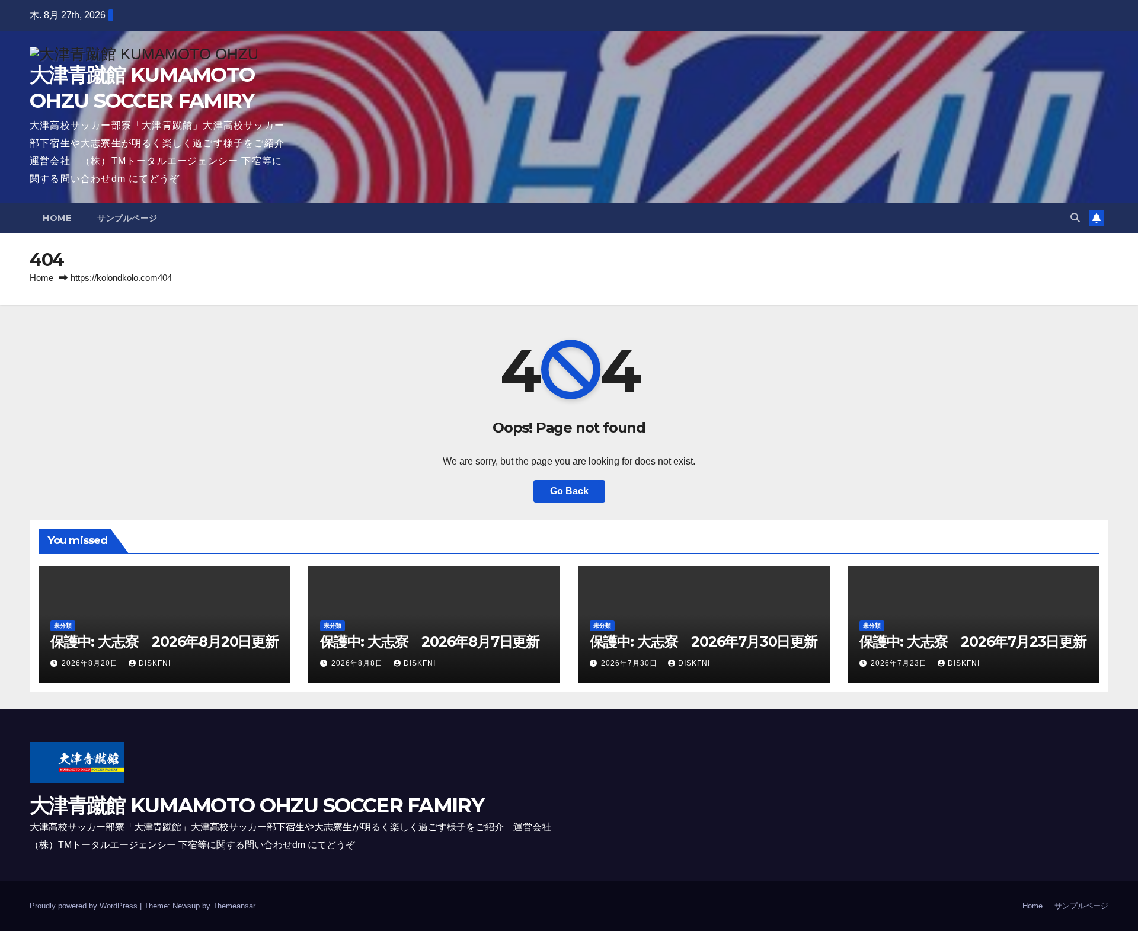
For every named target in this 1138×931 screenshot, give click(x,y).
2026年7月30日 (630, 663)
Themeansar (234, 905)
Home (57, 218)
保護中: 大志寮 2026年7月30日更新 (703, 641)
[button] (1075, 218)
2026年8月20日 (91, 663)
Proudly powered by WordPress (85, 905)
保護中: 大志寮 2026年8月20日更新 (164, 641)
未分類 (63, 625)
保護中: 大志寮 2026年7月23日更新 (972, 641)
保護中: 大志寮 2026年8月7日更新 (429, 641)
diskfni (155, 663)
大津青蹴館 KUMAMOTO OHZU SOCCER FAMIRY (257, 805)
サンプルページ (127, 218)
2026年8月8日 (358, 663)
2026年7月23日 (900, 663)
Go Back (569, 491)
